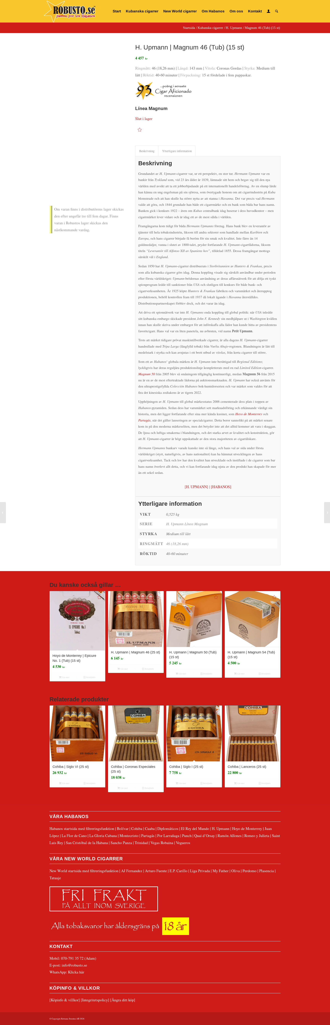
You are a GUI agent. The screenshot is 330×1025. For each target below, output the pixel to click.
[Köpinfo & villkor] (64, 999)
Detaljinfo (90, 677)
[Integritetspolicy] (95, 999)
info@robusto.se (74, 965)
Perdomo (249, 870)
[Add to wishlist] (139, 129)
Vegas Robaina (161, 842)
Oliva (235, 870)
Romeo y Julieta (256, 835)
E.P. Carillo (178, 870)
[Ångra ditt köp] (122, 999)
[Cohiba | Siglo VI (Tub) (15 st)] (3, 512)
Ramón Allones (230, 835)
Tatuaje (55, 877)
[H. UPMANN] (196, 486)
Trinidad (141, 842)
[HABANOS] (221, 486)
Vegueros (183, 842)
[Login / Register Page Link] (268, 11)
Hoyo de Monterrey (247, 828)
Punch (187, 835)
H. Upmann (220, 828)
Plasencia (266, 870)
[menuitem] (116, 11)
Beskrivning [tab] (146, 151)
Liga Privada (200, 870)
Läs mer (65, 677)
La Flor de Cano (74, 835)
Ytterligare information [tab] (177, 151)
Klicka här (76, 972)
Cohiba (136, 828)
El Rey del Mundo (195, 828)
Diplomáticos (167, 828)
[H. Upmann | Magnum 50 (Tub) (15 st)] (327, 512)
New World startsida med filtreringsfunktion (83, 870)
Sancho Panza (121, 842)
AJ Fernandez (131, 870)
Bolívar (123, 828)
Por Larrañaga (168, 835)
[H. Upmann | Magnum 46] (87, 106)
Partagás (147, 835)
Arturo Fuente (156, 870)
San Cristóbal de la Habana (87, 842)
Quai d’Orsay (204, 835)
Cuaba (150, 828)
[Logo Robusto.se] (69, 12)
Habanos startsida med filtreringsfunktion (81, 828)
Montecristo (129, 835)
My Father (221, 870)
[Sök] (277, 11)
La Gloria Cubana (103, 835)
